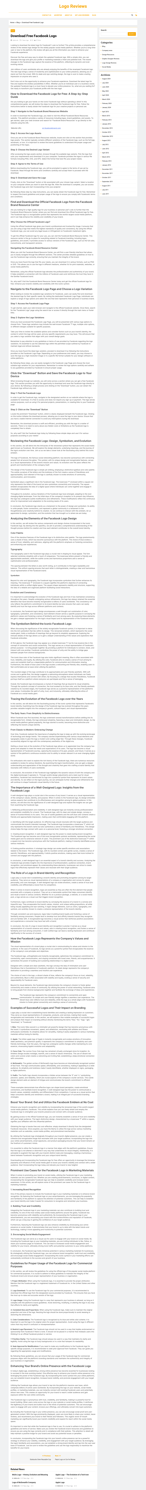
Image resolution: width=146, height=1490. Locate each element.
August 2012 (106, 140)
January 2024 (106, 107)
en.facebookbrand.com (51, 128)
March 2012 (106, 157)
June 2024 (105, 87)
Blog (94, 15)
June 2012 (105, 149)
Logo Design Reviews (109, 63)
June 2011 (105, 194)
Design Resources (108, 55)
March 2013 (106, 116)
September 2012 (107, 136)
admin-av (15, 40)
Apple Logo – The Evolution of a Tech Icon (72, 1475)
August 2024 (106, 79)
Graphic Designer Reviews (110, 59)
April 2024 (105, 95)
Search (103, 30)
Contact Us (46, 15)
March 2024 (106, 99)
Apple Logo (60, 1482)
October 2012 (106, 132)
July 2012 (105, 144)
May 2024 (105, 91)
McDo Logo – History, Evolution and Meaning (30, 1475)
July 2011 (105, 190)
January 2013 (106, 124)
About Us (68, 15)
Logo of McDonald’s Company (24, 1482)
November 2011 (107, 173)
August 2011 (106, 186)
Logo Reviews (73, 6)
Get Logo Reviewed (82, 15)
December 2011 (107, 169)
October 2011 (106, 177)
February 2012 (106, 161)
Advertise (58, 15)
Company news (107, 50)
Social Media (106, 67)
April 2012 (105, 153)
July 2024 (105, 83)
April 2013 (105, 112)
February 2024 (106, 103)
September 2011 (107, 181)
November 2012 (107, 128)
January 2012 (106, 165)
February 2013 (106, 120)
